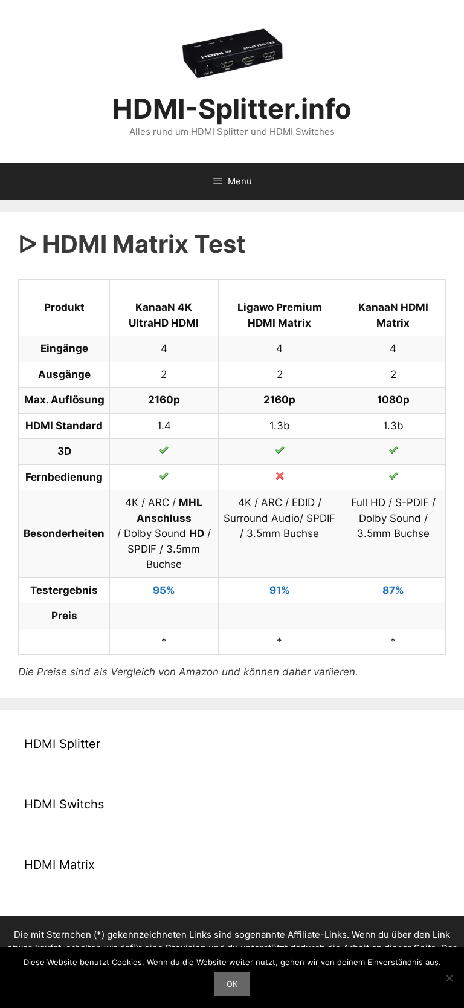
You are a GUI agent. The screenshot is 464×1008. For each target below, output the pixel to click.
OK (232, 984)
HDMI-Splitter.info (232, 108)
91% (279, 590)
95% (164, 590)
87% (393, 590)
